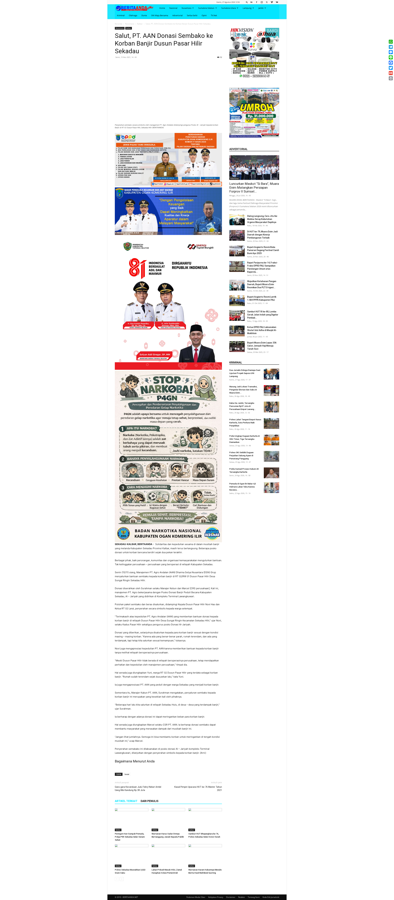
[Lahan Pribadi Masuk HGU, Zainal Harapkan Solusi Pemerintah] (168, 855)
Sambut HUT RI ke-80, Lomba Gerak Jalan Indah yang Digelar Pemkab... (262, 314)
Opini (204, 15)
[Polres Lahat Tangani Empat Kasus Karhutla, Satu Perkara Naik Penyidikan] (271, 423)
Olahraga (133, 15)
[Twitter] (266, 2)
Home (162, 8)
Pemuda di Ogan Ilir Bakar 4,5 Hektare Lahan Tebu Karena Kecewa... (242, 487)
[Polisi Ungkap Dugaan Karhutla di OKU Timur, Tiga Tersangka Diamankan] (271, 440)
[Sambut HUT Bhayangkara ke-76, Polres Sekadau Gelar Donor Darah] (205, 819)
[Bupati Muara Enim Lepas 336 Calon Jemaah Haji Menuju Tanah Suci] (237, 346)
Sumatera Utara (228, 8)
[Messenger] (390, 52)
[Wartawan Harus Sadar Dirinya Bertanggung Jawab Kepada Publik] (168, 819)
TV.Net (214, 15)
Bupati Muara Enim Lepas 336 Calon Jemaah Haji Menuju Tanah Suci (261, 345)
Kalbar (140, 23)
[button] (247, 2)
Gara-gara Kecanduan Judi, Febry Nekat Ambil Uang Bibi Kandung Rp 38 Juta (138, 789)
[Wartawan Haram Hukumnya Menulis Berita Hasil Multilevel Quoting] (205, 855)
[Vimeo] (271, 2)
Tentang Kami (254, 897)
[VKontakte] (277, 2)
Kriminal (121, 15)
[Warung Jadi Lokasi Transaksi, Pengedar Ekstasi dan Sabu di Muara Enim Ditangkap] (271, 390)
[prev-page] (117, 879)
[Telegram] (390, 47)
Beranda (118, 23)
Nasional (173, 8)
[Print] (390, 78)
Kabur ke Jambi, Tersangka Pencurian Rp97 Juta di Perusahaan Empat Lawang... (242, 406)
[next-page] (122, 879)
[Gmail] (390, 73)
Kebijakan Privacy (215, 897)
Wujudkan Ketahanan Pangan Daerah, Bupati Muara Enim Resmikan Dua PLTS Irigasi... (261, 284)
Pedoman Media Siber (195, 897)
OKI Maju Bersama (159, 15)
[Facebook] (256, 2)
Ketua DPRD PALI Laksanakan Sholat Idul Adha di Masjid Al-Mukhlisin (262, 330)
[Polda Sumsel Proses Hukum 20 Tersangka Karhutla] (271, 472)
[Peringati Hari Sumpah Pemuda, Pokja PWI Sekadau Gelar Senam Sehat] (131, 819)
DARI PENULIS (149, 801)
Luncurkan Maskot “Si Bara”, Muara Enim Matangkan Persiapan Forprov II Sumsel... (254, 187)
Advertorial (177, 15)
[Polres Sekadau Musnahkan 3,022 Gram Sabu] (131, 855)
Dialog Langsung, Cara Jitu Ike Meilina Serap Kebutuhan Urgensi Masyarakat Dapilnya (262, 219)
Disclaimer (230, 897)
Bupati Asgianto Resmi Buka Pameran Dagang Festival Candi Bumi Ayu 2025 (263, 250)
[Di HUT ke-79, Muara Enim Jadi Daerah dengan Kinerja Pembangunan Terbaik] (237, 235)
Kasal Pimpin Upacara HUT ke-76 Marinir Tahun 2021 (198, 789)
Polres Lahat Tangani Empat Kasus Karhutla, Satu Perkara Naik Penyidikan (245, 422)
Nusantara (186, 8)
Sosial (127, 774)
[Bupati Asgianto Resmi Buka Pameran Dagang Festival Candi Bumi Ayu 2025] (237, 251)
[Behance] (251, 2)
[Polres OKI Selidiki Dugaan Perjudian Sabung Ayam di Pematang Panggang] (271, 456)
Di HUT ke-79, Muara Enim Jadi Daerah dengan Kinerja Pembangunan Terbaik (262, 234)
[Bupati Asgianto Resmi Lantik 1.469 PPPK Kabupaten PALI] (237, 300)
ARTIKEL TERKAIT (126, 801)
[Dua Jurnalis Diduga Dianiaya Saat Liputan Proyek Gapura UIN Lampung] (271, 374)
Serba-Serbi (192, 15)
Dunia (144, 15)
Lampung (247, 8)
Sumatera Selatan (206, 8)
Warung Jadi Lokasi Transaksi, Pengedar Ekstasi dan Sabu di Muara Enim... (243, 389)
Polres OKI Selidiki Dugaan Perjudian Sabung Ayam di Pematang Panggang (241, 455)
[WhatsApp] (390, 41)
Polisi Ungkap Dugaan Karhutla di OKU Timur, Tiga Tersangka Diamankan (244, 439)
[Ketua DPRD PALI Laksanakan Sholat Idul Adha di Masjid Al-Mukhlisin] (237, 331)
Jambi (260, 8)
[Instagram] (261, 2)
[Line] (390, 57)
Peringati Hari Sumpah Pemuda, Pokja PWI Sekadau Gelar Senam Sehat (130, 837)
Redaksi (241, 897)
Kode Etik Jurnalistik (271, 897)
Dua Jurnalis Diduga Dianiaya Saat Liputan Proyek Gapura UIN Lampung (244, 373)
